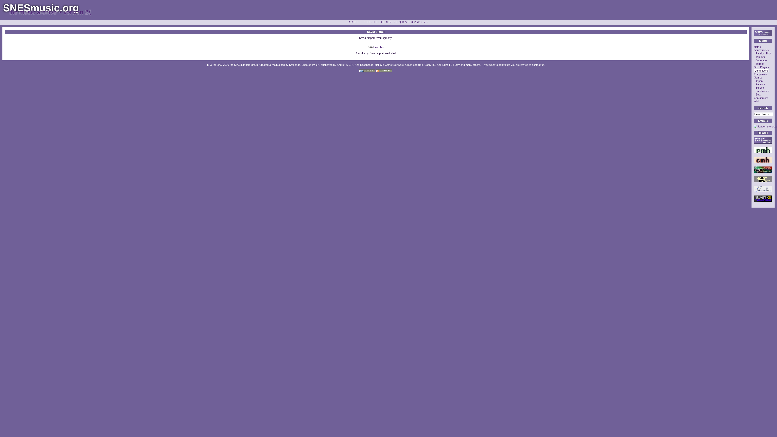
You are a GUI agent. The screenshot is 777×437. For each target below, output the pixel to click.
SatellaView (762, 91)
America (760, 84)
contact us (538, 64)
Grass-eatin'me (414, 64)
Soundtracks (761, 50)
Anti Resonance (364, 64)
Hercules (378, 47)
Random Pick (763, 53)
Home (757, 46)
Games (758, 77)
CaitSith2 (430, 64)
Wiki (756, 101)
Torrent (760, 63)
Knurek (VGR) (345, 64)
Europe (760, 87)
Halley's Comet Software (389, 64)
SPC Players (761, 67)
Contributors (761, 98)
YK (317, 64)
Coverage (761, 60)
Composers (761, 70)
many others (473, 64)
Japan (759, 81)
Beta (758, 94)
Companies (760, 74)
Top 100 (760, 56)
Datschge (294, 64)
